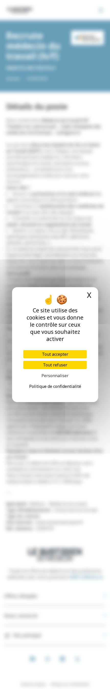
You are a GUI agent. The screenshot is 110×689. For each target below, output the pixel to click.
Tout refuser (55, 365)
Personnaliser (55, 375)
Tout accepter (55, 354)
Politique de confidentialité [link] (55, 386)
